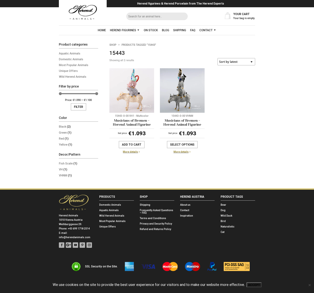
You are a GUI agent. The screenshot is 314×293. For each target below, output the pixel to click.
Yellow (63, 144)
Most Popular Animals (73, 65)
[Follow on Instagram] (89, 245)
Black (62, 126)
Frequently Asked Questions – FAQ (156, 211)
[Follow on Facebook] (61, 245)
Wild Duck (226, 215)
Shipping (179, 30)
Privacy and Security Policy (156, 223)
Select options (182, 144)
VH (61, 169)
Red (61, 138)
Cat (222, 232)
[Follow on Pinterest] (82, 245)
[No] (309, 285)
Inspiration (186, 215)
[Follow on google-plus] (68, 245)
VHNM (63, 175)
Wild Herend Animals (72, 76)
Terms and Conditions (153, 218)
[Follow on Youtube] (75, 245)
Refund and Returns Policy (155, 229)
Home (102, 30)
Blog (165, 30)
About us (185, 205)
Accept (254, 285)
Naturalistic (227, 226)
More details (130, 151)
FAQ (192, 30)
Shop (112, 44)
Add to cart (131, 144)
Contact (206, 30)
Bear (223, 205)
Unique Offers (68, 71)
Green (63, 132)
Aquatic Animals (69, 53)
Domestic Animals (71, 59)
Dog (223, 210)
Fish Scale (66, 163)
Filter (78, 107)
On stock (151, 30)
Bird (223, 221)
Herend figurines (123, 30)
